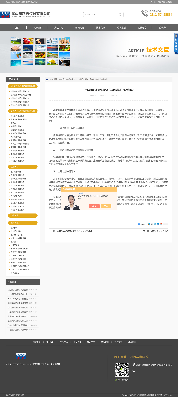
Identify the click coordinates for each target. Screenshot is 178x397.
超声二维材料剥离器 (18, 238)
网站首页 (62, 79)
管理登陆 (36, 364)
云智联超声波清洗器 (18, 133)
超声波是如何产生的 (159, 231)
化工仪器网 (55, 364)
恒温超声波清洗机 (17, 161)
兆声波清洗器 (16, 137)
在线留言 (169, 2)
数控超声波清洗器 (17, 126)
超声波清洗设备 (17, 196)
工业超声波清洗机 (17, 175)
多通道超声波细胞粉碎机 (20, 266)
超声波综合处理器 (17, 256)
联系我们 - (162, 2)
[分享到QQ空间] (148, 224)
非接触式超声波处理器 (19, 249)
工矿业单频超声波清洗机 (20, 91)
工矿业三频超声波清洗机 (20, 105)
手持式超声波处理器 (18, 252)
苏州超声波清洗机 (17, 200)
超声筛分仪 (15, 245)
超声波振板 (15, 273)
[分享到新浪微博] (151, 224)
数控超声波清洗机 (17, 182)
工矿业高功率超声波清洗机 (21, 95)
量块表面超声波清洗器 (19, 119)
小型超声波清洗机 (17, 186)
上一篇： (53, 231)
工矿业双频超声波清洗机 (20, 102)
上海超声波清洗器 (17, 203)
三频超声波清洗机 (17, 158)
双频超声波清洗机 (17, 154)
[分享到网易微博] (160, 224)
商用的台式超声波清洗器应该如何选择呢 (74, 231)
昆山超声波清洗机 (17, 207)
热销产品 (14, 167)
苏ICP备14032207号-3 (164, 395)
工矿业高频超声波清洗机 (20, 98)
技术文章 (100, 28)
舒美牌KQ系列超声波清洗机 (23, 111)
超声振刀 (14, 228)
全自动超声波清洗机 (18, 179)
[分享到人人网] (157, 224)
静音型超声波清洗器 (18, 140)
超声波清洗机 (16, 172)
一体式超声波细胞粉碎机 (20, 270)
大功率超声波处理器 (18, 259)
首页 (17, 28)
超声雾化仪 (15, 242)
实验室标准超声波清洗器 (20, 144)
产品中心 (58, 28)
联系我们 (163, 28)
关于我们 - (154, 2)
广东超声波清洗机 (17, 210)
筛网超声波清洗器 (17, 116)
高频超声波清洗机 (17, 151)
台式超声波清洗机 (17, 189)
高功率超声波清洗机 (18, 147)
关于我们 (38, 28)
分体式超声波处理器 (18, 263)
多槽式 (13, 123)
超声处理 (14, 223)
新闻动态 (79, 28)
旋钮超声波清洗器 (17, 130)
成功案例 (121, 28)
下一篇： (147, 231)
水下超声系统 (16, 231)
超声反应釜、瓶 (17, 235)
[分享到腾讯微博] (154, 224)
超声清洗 (14, 215)
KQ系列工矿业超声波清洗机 (23, 86)
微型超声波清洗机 (17, 193)
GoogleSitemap (26, 364)
